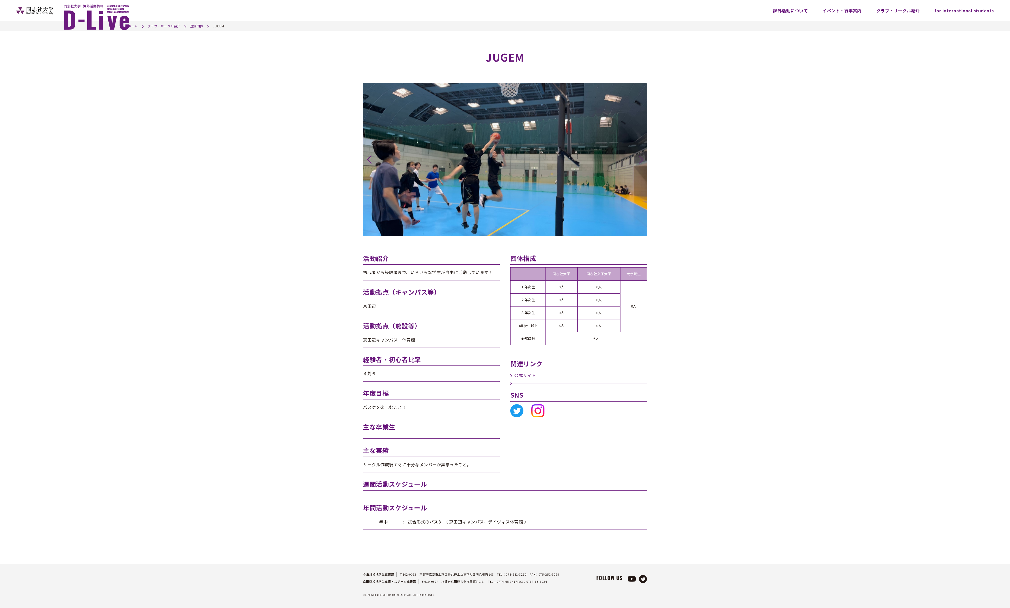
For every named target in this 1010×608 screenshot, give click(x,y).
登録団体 (196, 26)
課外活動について (790, 10)
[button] (369, 159)
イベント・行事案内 (842, 10)
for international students (964, 10)
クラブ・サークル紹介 (898, 10)
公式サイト (525, 375)
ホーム (133, 26)
